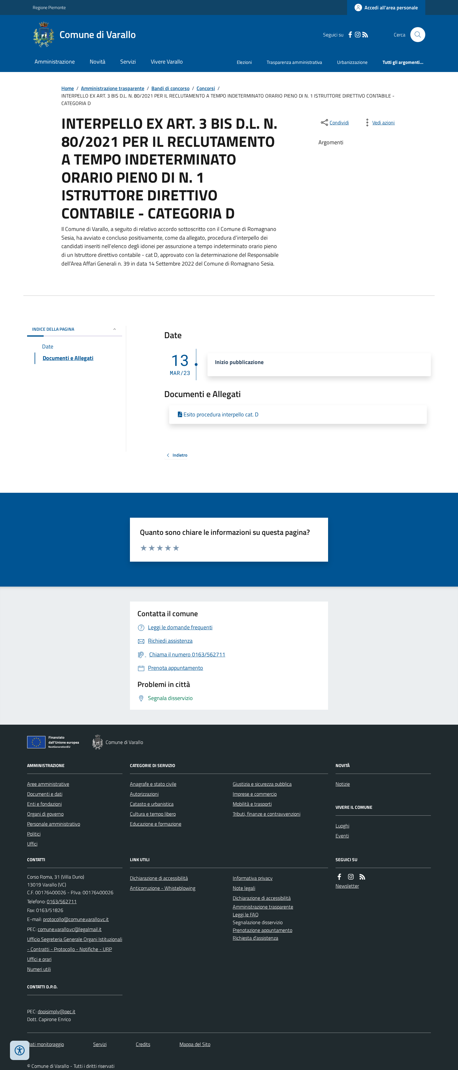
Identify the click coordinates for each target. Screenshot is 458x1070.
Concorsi (206, 88)
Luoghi (342, 825)
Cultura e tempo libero (153, 814)
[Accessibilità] (20, 1050)
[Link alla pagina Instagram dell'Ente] (351, 877)
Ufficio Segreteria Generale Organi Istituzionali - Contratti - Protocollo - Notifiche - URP (74, 944)
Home (67, 88)
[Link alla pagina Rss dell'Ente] (362, 877)
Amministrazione (55, 61)
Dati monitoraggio (45, 1044)
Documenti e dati (44, 794)
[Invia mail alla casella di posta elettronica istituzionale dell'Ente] (76, 919)
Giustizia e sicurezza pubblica (262, 784)
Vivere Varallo (167, 61)
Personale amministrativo (53, 824)
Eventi (342, 835)
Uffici (32, 843)
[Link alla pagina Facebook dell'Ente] (339, 877)
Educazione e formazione (155, 824)
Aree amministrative (48, 784)
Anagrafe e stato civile (153, 784)
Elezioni (244, 62)
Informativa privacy (253, 878)
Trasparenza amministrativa (294, 62)
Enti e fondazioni (44, 804)
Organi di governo (45, 814)
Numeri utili (39, 969)
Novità (97, 61)
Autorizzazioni (144, 794)
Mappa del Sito (194, 1044)
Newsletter (347, 886)
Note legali (244, 888)
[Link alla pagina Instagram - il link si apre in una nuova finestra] (357, 35)
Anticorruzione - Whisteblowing (162, 888)
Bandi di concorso (170, 88)
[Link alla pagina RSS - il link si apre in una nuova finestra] (365, 35)
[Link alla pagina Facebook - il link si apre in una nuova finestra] (350, 35)
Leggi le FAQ (246, 914)
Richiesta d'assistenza (255, 938)
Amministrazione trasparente (112, 88)
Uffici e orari (39, 959)
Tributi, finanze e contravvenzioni (266, 814)
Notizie (343, 784)
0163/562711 (62, 901)
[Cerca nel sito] (415, 34)
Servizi (128, 61)
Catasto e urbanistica (152, 804)
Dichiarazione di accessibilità (159, 878)
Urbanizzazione (352, 62)
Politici (34, 833)
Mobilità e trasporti (252, 804)
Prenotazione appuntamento (262, 930)
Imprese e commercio (255, 794)
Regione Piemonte (49, 7)
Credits (143, 1044)
